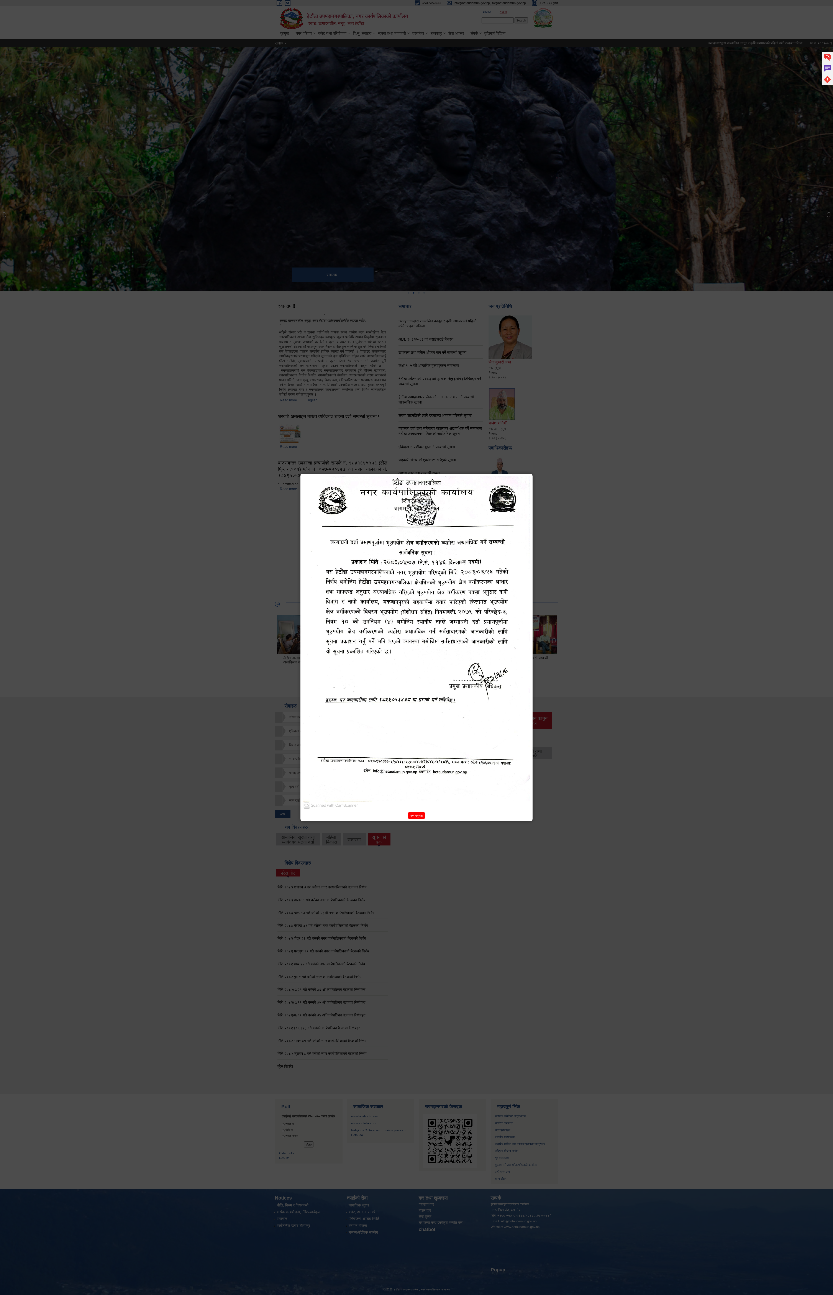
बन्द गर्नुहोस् (416, 815)
